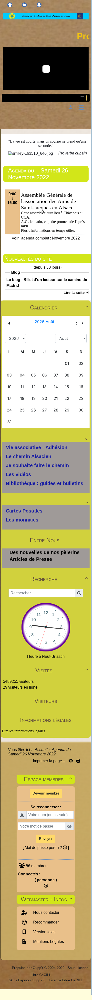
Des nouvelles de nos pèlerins (45, 552)
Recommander (45, 922)
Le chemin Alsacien (28, 456)
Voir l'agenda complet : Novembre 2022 (46, 238)
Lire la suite (74, 293)
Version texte (44, 932)
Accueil (41, 750)
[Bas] (39, 4)
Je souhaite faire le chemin (37, 465)
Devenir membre (45, 793)
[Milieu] (24, 4)
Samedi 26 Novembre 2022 (38, 173)
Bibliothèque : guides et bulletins (44, 483)
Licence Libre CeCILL (65, 980)
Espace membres (48, 779)
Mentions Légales (48, 942)
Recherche (59, 579)
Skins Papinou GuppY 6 (28, 980)
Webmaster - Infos (46, 899)
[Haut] (9, 4)
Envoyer (45, 839)
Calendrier (59, 307)
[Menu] (81, 108)
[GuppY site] (7, 968)
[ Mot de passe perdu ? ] (46, 848)
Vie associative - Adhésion (36, 447)
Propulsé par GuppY (28, 968)
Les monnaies (22, 519)
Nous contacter (45, 912)
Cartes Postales (24, 510)
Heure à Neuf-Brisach (46, 656)
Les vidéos (18, 474)
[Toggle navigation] (82, 98)
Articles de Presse (31, 559)
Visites (61, 670)
